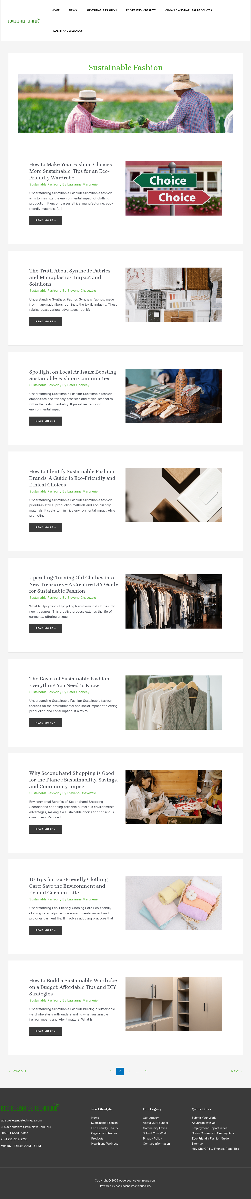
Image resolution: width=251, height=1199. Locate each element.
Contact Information (156, 1143)
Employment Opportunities (209, 1128)
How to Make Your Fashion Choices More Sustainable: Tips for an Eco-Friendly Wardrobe (70, 171)
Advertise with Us (204, 1123)
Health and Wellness (67, 30)
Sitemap (197, 1143)
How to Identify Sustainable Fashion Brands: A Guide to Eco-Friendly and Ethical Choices (72, 478)
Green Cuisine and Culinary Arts (213, 1133)
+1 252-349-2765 (15, 1139)
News (73, 10)
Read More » (46, 219)
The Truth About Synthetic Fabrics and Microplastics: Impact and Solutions (69, 277)
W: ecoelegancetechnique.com (21, 1120)
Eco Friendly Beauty (141, 10)
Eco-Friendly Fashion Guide (210, 1138)
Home (56, 10)
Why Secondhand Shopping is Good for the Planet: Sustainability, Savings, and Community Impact (73, 780)
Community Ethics (155, 1128)
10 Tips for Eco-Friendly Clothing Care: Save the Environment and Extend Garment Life (68, 886)
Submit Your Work (155, 1133)
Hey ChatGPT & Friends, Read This (215, 1149)
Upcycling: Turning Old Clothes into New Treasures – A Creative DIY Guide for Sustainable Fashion (73, 584)
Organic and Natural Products (188, 10)
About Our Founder (155, 1123)
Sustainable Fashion (101, 10)
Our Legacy (151, 1117)
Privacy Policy (152, 1138)
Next (237, 1071)
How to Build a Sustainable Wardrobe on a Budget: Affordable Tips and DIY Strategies (73, 987)
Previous (17, 1071)
